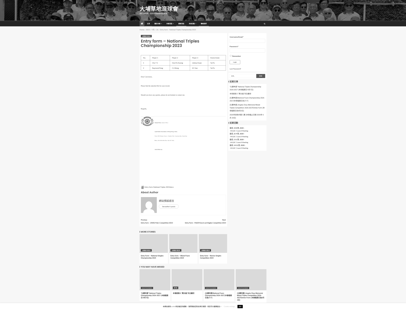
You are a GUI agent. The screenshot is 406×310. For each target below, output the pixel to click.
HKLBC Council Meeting (239, 131)
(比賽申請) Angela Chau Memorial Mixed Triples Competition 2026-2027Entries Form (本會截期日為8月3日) (247, 108)
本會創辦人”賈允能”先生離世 (240, 94)
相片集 (175, 288)
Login (235, 62)
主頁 (148, 24)
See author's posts (168, 206)
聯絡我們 (204, 24)
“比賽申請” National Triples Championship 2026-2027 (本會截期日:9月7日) (154, 295)
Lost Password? (235, 69)
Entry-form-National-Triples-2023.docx (159, 187)
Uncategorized (147, 288)
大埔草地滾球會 (159, 9)
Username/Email (237, 37)
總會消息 (181, 24)
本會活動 (192, 24)
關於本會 (157, 24)
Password (234, 46)
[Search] (264, 24)
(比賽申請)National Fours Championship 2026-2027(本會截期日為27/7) (218, 295)
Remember (236, 56)
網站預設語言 (166, 201)
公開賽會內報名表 (146, 36)
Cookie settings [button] (229, 306)
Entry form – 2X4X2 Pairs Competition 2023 (157, 221)
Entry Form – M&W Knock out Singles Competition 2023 (205, 221)
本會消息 (169, 24)
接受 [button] (240, 306)
